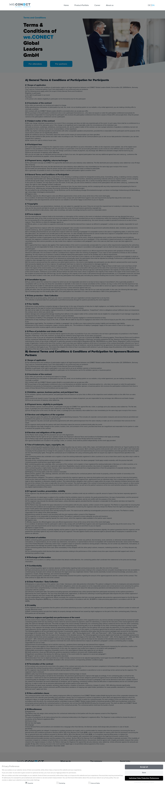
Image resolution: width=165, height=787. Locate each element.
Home (66, 5)
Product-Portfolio (81, 5)
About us (109, 5)
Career (97, 5)
